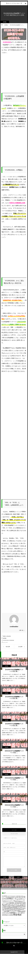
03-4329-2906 (9, 896)
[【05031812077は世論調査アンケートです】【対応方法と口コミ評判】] (14, 745)
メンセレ (23, 900)
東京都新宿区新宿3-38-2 (18, 906)
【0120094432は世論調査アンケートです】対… (14, 697)
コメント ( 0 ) (14, 829)
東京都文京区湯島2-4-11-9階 (9, 906)
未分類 (4, 877)
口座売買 (11, 903)
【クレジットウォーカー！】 (14, 3)
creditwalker (14, 626)
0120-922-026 (6, 640)
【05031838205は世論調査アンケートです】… (14, 778)
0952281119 (14, 896)
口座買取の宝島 (7, 904)
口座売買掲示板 (17, 903)
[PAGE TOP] (26, 952)
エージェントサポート (9, 899)
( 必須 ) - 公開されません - (9, 847)
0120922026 (11, 640)
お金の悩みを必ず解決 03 (10, 897)
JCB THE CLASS (20, 896)
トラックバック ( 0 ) (14, 833)
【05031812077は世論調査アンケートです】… (14, 751)
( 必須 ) (9, 843)
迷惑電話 (4, 22)
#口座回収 (4, 896)
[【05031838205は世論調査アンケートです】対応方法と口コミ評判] (14, 772)
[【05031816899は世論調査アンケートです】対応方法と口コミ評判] (14, 799)
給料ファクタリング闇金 (14, 911)
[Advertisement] (14, 71)
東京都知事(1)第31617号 (18, 908)
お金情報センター (12, 898)
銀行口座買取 (9, 915)
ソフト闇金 (16, 899)
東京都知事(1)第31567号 (9, 908)
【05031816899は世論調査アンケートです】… (14, 806)
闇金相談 (17, 914)
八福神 (7, 903)
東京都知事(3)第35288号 (9, 910)
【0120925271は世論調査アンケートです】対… (14, 724)
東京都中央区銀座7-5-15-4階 (13, 905)
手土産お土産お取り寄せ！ (15, 904)
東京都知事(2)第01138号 (13, 909)
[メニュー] (26, 3)
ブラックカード (18, 900)
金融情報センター (15, 913)
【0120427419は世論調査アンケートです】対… (14, 670)
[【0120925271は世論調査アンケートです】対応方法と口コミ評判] (14, 718)
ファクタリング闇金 (12, 900)
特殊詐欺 (16, 910)
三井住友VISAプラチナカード (8, 902)
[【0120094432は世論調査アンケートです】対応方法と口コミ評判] (14, 691)
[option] (7, 883)
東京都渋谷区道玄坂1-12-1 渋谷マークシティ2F (14, 908)
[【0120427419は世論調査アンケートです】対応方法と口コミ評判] (14, 664)
